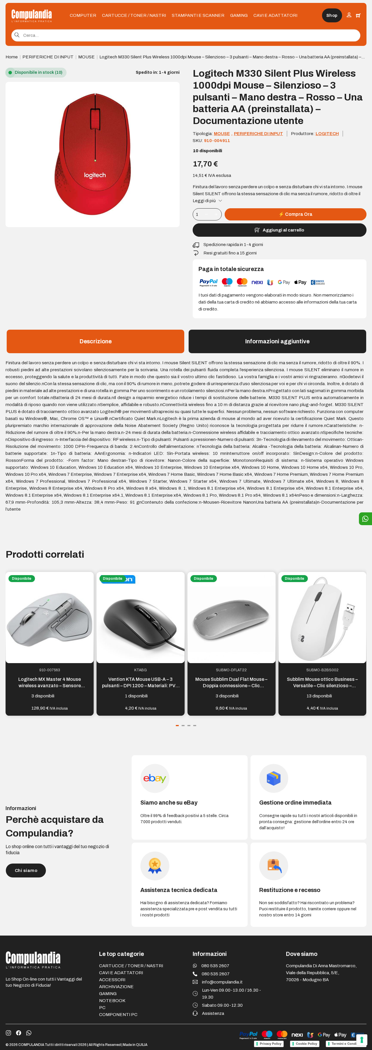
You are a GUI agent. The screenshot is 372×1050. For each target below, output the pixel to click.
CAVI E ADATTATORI (275, 15)
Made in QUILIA (135, 1045)
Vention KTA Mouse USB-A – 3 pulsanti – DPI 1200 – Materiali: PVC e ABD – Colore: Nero (140, 686)
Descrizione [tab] (96, 341)
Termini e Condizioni (348, 1044)
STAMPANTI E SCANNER (198, 15)
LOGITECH (327, 133)
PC (102, 1007)
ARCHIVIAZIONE (116, 986)
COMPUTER (83, 15)
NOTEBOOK (112, 1000)
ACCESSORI (112, 979)
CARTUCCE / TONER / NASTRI (134, 15)
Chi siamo (26, 870)
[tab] (177, 725)
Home (12, 57)
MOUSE (86, 57)
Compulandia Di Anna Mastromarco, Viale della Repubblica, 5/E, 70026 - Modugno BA (321, 972)
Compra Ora (295, 214)
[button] (171, 89)
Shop (332, 15)
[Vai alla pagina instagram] (8, 1033)
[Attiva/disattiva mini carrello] (358, 15)
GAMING (239, 15)
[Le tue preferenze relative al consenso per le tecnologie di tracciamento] (361, 1039)
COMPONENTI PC (118, 1014)
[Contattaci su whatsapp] (29, 1033)
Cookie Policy (306, 1044)
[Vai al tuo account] (349, 15)
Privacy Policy (270, 1044)
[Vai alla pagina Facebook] (19, 1033)
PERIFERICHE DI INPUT (48, 57)
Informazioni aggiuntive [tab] (277, 341)
